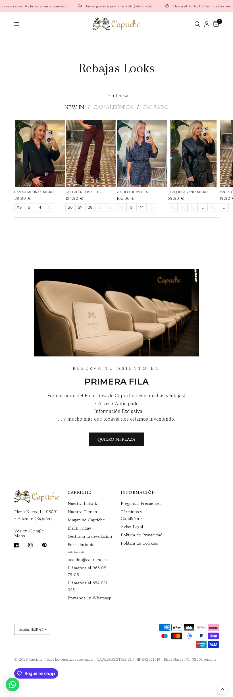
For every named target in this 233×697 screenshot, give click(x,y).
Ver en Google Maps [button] (29, 530)
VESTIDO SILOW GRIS (132, 192)
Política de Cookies (139, 543)
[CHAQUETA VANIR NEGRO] (193, 153)
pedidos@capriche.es (87, 559)
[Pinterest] (48, 545)
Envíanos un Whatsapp (89, 598)
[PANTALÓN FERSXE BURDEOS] (91, 153)
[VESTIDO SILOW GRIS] (142, 153)
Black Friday (79, 528)
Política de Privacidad (141, 535)
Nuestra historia (83, 503)
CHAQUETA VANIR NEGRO (187, 192)
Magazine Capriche (86, 520)
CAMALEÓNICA (113, 107)
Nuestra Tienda (82, 512)
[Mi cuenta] (206, 24)
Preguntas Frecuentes (141, 503)
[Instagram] (34, 545)
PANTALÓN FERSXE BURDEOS (85, 192)
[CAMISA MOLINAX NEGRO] (40, 153)
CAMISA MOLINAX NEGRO (33, 192)
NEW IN (74, 107)
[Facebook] (20, 545)
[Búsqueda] (197, 24)
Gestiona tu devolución (90, 536)
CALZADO (155, 107)
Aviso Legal (132, 527)
